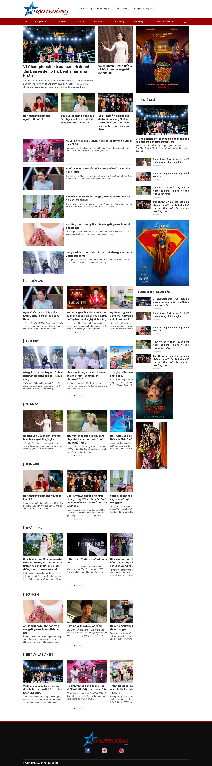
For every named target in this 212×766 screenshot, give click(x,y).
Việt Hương (124, 9)
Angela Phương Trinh (144, 9)
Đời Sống (138, 21)
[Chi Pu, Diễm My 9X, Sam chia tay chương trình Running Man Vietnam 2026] (87, 357)
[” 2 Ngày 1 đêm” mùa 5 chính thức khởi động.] (130, 357)
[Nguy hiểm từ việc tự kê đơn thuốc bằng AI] (130, 611)
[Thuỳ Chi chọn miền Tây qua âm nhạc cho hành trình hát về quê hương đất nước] (78, 102)
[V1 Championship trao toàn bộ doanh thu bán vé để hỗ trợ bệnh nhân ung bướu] (43, 671)
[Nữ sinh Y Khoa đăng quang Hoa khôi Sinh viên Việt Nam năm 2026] (43, 150)
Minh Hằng (87, 9)
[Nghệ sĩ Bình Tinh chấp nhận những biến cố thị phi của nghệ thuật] (43, 178)
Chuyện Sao (41, 21)
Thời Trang (118, 21)
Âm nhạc (80, 21)
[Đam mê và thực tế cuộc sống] (87, 611)
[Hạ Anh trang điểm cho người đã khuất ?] (40, 102)
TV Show (61, 21)
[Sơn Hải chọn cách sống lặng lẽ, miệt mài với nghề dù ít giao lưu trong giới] (43, 206)
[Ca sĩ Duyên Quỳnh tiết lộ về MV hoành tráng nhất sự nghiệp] (43, 421)
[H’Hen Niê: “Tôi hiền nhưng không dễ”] (87, 544)
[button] (75, 332)
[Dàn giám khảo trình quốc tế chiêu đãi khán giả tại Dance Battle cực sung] (43, 262)
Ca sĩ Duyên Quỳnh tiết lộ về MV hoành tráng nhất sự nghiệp (115, 69)
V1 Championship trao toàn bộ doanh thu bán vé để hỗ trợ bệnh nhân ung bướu (56, 71)
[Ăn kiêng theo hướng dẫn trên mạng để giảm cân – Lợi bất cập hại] (43, 234)
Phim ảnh (98, 21)
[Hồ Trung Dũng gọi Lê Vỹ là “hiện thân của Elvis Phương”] (130, 421)
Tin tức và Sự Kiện (165, 21)
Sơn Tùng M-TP (105, 9)
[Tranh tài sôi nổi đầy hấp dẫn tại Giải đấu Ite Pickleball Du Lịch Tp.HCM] (130, 671)
